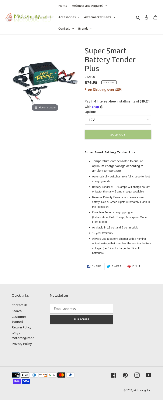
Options (90, 111)
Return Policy (21, 327)
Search (17, 311)
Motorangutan (142, 390)
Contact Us (19, 305)
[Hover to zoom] (45, 79)
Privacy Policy (22, 344)
